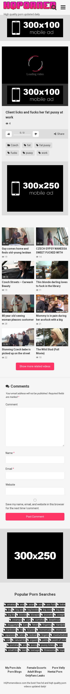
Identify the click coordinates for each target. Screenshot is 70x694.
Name (10, 453)
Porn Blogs (15, 671)
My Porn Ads (13, 667)
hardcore (11, 629)
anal (22, 604)
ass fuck (51, 604)
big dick (60, 609)
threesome (50, 650)
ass (40, 604)
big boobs (33, 609)
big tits (11, 614)
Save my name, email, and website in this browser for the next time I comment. (35, 506)
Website (10, 484)
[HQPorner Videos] (30, 6)
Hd (21, 629)
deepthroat (54, 619)
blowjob (35, 614)
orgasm (34, 640)
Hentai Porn (55, 671)
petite (45, 640)
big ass (19, 609)
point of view (59, 640)
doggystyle (13, 624)
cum (28, 619)
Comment (12, 404)
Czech (14, 145)
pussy (29, 152)
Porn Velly (58, 667)
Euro (25, 624)
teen (24, 650)
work (44, 152)
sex (61, 645)
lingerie (45, 635)
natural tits (20, 640)
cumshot (40, 619)
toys (62, 650)
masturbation (60, 635)
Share (60, 133)
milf (8, 640)
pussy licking (48, 645)
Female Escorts (36, 667)
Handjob (60, 624)
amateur (11, 604)
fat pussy (44, 145)
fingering (47, 624)
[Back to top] (63, 686)
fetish (35, 624)
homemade (45, 629)
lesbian (33, 635)
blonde (23, 614)
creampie (17, 619)
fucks (13, 152)
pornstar (14, 645)
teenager (35, 650)
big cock (47, 609)
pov (25, 645)
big (9, 609)
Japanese (10, 635)
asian (31, 604)
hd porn (31, 629)
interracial (61, 629)
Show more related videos (35, 366)
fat (29, 145)
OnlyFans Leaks (35, 675)
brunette (48, 614)
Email (10, 468)
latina (22, 635)
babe (62, 604)
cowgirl (61, 614)
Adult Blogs (34, 671)
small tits (13, 650)
